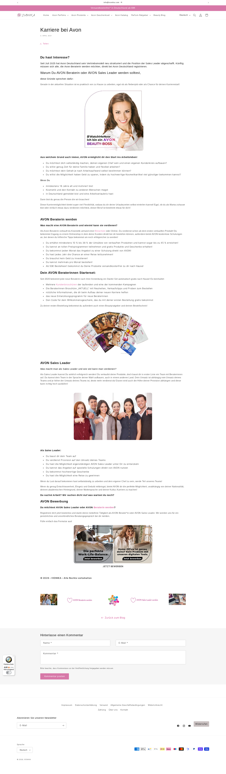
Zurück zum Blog (115, 617)
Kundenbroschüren (66, 284)
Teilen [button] (46, 43)
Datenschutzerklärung (86, 705)
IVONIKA (27, 759)
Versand (104, 705)
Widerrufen (201, 724)
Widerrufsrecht (155, 705)
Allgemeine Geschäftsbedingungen (128, 705)
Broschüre (100, 231)
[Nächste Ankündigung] (208, 2)
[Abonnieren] (63, 725)
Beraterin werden (104, 507)
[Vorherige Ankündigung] (18, 2)
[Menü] (13, 656)
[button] (60, 15)
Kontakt (124, 710)
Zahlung (102, 710)
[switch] (8, 672)
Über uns (113, 710)
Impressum (66, 705)
